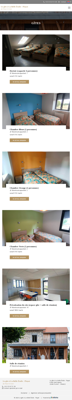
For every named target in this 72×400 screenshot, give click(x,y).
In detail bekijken (19, 82)
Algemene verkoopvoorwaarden (41, 393)
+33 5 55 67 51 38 (9, 386)
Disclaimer (24, 393)
